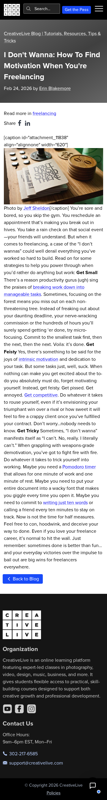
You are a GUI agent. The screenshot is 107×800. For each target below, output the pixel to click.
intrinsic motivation (38, 359)
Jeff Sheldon (36, 208)
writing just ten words (65, 502)
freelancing (44, 113)
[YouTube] (7, 709)
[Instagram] (31, 709)
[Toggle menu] (99, 8)
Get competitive (41, 395)
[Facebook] (19, 709)
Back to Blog (25, 578)
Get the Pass (77, 10)
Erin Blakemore (55, 88)
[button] (92, 785)
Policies (54, 793)
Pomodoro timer (79, 466)
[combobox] (42, 8)
